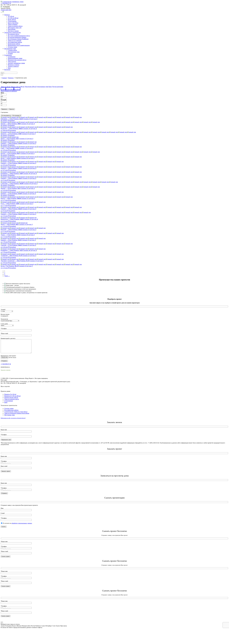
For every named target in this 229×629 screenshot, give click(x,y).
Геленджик (8, 626)
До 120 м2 (11, 16)
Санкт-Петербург (46, 626)
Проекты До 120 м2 (10, 394)
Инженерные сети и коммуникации (19, 45)
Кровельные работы (14, 44)
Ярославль (63, 626)
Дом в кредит (12, 61)
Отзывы (10, 53)
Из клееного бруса (13, 34)
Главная (4, 78)
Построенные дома (10, 48)
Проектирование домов (15, 58)
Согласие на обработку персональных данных (15, 376)
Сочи (53, 626)
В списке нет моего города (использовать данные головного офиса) (21, 627)
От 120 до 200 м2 (13, 18)
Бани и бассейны (13, 23)
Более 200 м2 (12, 19)
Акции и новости (13, 66)
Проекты (7, 15)
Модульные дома (9, 415)
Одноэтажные (12, 21)
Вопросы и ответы (13, 64)
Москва (19, 626)
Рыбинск (38, 626)
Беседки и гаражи (13, 31)
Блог (9, 68)
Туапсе (58, 626)
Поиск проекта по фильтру (9, 91)
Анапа (3, 626)
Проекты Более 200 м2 (11, 397)
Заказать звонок (5, 8)
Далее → (7, 276)
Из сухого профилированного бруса (19, 35)
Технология (4, 319)
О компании (8, 55)
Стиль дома (4, 324)
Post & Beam (11, 29)
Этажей (3, 309)
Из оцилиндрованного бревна (17, 37)
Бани (5, 402)
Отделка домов (12, 47)
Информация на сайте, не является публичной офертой (13, 418)
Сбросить (11, 109)
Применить (4, 109)
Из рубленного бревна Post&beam (18, 39)
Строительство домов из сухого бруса (15, 411)
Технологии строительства (12, 32)
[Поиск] (2, 75)
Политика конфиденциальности (10, 375)
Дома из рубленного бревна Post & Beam (16, 413)
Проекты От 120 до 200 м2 (12, 396)
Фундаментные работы (15, 42)
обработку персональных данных (22, 523)
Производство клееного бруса (17, 60)
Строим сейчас (12, 50)
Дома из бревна (12, 24)
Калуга (14, 626)
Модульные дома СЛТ (14, 27)
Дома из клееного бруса (15, 26)
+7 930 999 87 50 (6, 3)
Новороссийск (26, 626)
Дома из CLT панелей (14, 40)
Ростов (33, 626)
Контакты (7, 69)
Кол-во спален (5, 314)
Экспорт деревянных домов (16, 63)
